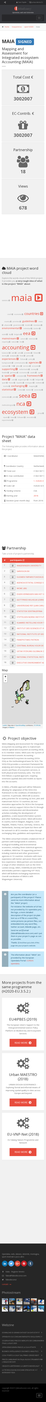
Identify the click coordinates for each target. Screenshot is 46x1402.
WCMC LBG (22, 588)
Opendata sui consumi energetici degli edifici (21, 1336)
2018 (36, 495)
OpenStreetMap (20, 725)
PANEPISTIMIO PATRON (28, 639)
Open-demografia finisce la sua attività (19, 1347)
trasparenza (17, 27)
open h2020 (28, 27)
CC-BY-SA (37, 725)
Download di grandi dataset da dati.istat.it (21, 1332)
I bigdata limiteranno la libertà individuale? (20, 1366)
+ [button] (5, 676)
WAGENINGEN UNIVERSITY (29, 565)
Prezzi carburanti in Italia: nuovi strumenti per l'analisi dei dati (22, 1360)
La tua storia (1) (37, 2)
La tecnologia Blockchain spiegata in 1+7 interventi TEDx (19, 1371)
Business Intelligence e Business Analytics (20, 1351)
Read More (22, 1042)
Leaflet (5, 725)
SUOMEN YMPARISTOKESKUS (30, 577)
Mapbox (11, 727)
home (7, 27)
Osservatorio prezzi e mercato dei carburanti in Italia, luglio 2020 (23, 1341)
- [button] (5, 680)
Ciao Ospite (22, 2)
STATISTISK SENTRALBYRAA (29, 611)
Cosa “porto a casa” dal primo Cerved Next (20, 1355)
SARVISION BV (23, 571)
